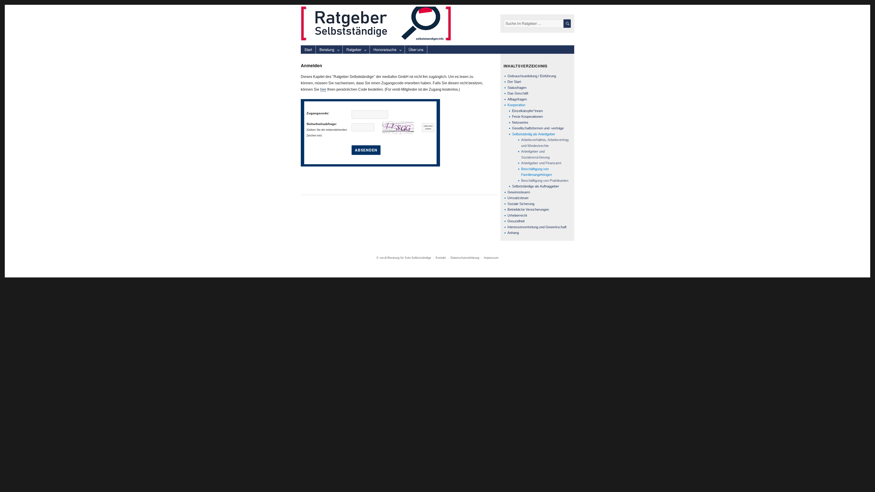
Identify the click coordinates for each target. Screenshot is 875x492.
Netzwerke (520, 122)
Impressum (491, 257)
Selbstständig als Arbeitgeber (533, 134)
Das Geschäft (517, 93)
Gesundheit (516, 221)
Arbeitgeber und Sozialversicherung (535, 154)
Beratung (326, 49)
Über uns (416, 49)
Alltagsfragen (517, 99)
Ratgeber (353, 49)
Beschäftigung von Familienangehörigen (536, 172)
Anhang (513, 233)
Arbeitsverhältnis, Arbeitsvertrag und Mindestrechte (545, 143)
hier (323, 89)
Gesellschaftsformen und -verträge (538, 128)
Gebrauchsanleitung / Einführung (531, 76)
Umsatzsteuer (518, 198)
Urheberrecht (517, 215)
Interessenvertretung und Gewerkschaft (536, 227)
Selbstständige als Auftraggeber (535, 186)
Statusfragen (516, 88)
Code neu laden (428, 127)
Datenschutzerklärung (464, 257)
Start (308, 49)
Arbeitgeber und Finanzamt (541, 163)
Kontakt (441, 257)
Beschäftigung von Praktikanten (544, 180)
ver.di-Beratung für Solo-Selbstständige (405, 257)
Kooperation (516, 105)
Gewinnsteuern (518, 192)
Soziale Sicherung (520, 204)
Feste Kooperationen (527, 116)
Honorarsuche (384, 49)
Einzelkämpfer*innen (527, 111)
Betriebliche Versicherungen (528, 209)
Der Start (514, 82)
